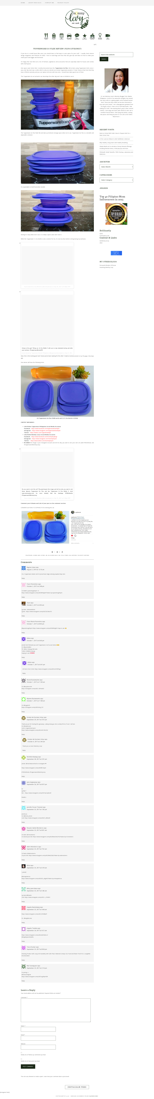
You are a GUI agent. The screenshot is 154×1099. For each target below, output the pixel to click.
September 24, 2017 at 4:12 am (37, 930)
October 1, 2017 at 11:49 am (36, 682)
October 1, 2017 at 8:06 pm (35, 624)
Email (23, 1035)
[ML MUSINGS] (77, 36)
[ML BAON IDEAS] (46, 36)
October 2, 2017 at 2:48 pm (35, 586)
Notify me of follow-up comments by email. (33, 1054)
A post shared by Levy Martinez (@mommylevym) (38, 286)
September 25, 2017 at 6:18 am (37, 868)
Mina (28, 865)
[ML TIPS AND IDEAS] (100, 36)
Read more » (116, 116)
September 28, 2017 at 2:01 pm (37, 759)
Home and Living (39, 555)
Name (23, 1026)
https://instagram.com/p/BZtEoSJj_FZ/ (32, 707)
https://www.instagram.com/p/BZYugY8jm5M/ (35, 976)
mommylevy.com (104, 235)
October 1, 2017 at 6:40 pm (35, 640)
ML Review (73, 555)
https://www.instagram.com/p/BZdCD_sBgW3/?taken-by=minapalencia (42, 878)
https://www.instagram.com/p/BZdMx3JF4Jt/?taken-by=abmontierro (48, 855)
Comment (24, 997)
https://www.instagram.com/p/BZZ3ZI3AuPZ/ (39, 611)
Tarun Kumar (31, 947)
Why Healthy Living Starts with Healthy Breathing (114, 142)
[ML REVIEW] (85, 36)
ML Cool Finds (64, 555)
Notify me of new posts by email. (30, 1061)
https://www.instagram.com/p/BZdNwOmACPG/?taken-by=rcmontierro (53, 836)
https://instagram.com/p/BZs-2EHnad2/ (33, 688)
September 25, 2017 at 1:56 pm (37, 809)
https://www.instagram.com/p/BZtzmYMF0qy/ (48, 669)
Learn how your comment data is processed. (56, 1076)
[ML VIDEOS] (108, 36)
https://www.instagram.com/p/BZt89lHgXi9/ (45, 628)
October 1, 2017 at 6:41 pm (36, 664)
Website (23, 1044)
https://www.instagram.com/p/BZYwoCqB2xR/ (38, 793)
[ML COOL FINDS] (54, 36)
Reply (23, 578)
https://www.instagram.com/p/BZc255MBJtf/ (34, 914)
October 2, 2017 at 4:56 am (35, 605)
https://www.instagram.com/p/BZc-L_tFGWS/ (37, 897)
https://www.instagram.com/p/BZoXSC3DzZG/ (35, 730)
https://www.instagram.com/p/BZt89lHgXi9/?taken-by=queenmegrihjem (42, 593)
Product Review (83, 555)
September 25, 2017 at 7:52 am (37, 849)
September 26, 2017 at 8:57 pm (37, 784)
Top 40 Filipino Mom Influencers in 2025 (112, 198)
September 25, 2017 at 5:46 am (37, 891)
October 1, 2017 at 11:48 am (36, 701)
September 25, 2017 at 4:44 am (37, 909)
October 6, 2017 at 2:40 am (36, 741)
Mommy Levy (77, 18)
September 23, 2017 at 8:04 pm (37, 949)
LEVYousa (113, 265)
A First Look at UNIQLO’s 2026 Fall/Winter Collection (115, 139)
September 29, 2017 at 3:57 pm (37, 720)
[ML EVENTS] (61, 36)
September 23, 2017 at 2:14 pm (37, 968)
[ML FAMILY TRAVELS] (69, 36)
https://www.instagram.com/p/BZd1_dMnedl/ (37, 818)
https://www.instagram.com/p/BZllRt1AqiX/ (34, 768)
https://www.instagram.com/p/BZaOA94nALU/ (35, 935)
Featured (29, 555)
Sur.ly (107, 241)
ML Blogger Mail (52, 555)
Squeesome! (93, 1096)
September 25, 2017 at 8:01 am (37, 830)
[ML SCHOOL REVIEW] (92, 36)
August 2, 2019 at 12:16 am (35, 569)
